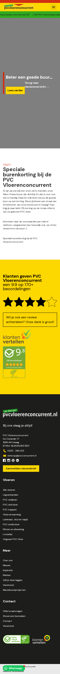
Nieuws (6, 565)
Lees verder (15, 90)
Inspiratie (8, 570)
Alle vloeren (9, 489)
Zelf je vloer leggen (12, 580)
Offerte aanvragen (12, 611)
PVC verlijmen (10, 499)
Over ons (8, 560)
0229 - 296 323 (15, 450)
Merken (7, 575)
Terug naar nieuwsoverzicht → (37, 84)
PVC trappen (10, 509)
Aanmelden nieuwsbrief (21, 468)
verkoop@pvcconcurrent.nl (21, 455)
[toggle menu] (54, 7)
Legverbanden (10, 494)
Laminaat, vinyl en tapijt (15, 519)
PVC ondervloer (11, 524)
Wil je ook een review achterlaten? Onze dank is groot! (30, 319)
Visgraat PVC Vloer (13, 539)
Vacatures (8, 585)
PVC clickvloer (10, 504)
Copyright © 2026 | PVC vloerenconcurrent (19, 667)
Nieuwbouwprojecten (14, 589)
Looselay (8, 534)
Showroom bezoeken (14, 616)
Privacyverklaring (9, 669)
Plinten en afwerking (13, 529)
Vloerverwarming (12, 514)
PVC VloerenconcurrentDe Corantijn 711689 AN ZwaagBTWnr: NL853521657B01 (16, 440)
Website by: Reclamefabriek (13, 671)
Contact (7, 621)
